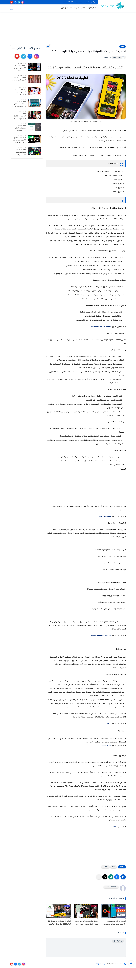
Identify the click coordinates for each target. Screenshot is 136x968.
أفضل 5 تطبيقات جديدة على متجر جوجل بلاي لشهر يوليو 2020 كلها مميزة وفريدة (20, 152)
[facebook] (15, 2)
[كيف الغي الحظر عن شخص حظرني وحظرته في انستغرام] (34, 91)
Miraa (109, 724)
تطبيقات (76, 8)
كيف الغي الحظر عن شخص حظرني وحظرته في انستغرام (19, 92)
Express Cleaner (105, 517)
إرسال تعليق (118, 941)
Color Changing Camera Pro (100, 636)
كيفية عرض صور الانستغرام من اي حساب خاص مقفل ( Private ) (19, 68)
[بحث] (11, 8)
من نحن (93, 2)
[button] (116, 876)
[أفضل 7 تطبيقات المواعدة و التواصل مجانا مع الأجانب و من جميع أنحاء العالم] (34, 115)
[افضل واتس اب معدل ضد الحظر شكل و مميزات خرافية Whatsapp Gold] (34, 127)
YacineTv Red (106, 746)
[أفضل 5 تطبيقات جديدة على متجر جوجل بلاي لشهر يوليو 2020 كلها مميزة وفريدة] (34, 151)
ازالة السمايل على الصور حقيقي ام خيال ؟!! (19, 80)
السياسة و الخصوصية (82, 2)
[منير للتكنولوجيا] (112, 6)
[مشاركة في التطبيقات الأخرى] (98, 876)
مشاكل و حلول (66, 8)
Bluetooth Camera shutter (101, 327)
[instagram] (22, 2)
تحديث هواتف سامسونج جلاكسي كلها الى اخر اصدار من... (114, 922)
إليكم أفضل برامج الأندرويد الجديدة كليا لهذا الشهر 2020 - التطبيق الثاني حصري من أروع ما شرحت (19, 140)
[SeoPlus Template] (124, 964)
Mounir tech (117, 57)
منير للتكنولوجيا (101, 964)
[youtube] (11, 2)
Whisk (115, 827)
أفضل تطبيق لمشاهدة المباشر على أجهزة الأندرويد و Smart (19, 104)
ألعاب (83, 8)
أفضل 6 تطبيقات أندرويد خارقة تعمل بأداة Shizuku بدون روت (86, 922)
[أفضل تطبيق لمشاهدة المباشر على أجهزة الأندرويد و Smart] (34, 103)
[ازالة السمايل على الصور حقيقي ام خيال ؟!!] (34, 79)
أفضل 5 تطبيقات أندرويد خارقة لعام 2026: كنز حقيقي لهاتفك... (59, 922)
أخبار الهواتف (91, 8)
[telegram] (19, 2)
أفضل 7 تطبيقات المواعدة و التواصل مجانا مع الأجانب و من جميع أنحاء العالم (20, 116)
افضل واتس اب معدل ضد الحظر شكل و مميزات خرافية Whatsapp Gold (20, 128)
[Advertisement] (68, 30)
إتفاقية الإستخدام (68, 2)
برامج (122, 46)
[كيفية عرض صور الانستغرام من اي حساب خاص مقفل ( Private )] (34, 67)
